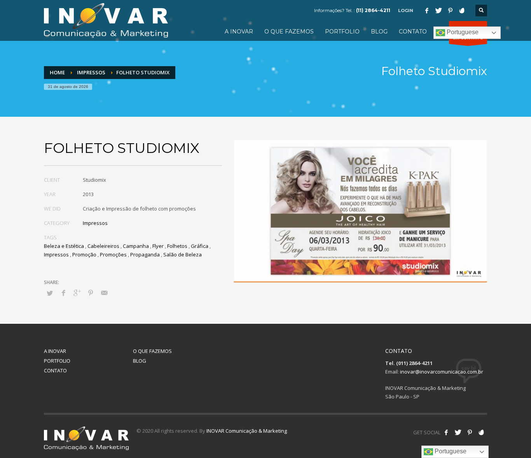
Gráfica (199, 245)
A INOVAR (55, 350)
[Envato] (462, 10)
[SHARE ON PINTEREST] (90, 292)
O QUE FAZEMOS (152, 350)
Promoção (84, 254)
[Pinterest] (450, 10)
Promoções (113, 254)
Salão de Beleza (182, 254)
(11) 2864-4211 (373, 10)
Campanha (136, 245)
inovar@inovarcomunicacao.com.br (441, 371)
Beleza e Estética (64, 245)
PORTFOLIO (57, 360)
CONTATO (55, 370)
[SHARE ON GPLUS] (77, 292)
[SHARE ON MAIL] (104, 292)
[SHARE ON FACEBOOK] (63, 292)
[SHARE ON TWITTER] (50, 293)
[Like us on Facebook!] (446, 432)
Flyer (158, 245)
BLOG (139, 360)
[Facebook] (427, 10)
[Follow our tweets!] (458, 432)
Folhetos (177, 245)
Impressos (95, 222)
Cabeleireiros (103, 245)
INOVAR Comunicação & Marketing (246, 430)
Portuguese (462, 32)
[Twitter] (438, 10)
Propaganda (145, 254)
